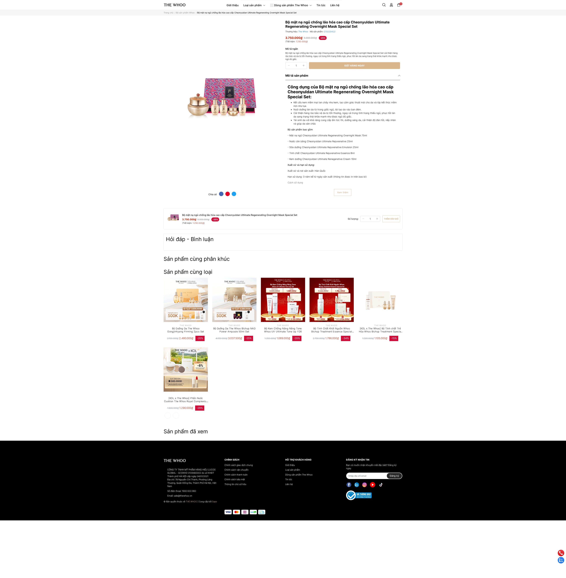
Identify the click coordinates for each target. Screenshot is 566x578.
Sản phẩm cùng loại (188, 272)
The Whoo (303, 31)
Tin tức (288, 479)
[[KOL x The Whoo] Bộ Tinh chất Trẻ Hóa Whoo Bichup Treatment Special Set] (380, 300)
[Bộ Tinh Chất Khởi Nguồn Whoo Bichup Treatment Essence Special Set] (332, 300)
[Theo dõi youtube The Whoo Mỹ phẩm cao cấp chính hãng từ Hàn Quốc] (373, 484)
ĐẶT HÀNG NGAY (354, 65)
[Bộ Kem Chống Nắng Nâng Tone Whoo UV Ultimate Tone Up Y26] (283, 300)
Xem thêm (342, 192)
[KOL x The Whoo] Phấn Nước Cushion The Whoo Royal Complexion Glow (186, 401)
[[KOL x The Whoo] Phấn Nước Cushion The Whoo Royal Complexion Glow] (186, 369)
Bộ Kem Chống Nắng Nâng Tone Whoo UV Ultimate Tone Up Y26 (283, 330)
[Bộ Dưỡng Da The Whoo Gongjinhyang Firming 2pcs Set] (186, 300)
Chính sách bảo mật (234, 479)
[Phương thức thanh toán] (244, 512)
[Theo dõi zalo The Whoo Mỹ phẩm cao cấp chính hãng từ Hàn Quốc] (356, 484)
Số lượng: (353, 218)
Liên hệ (289, 484)
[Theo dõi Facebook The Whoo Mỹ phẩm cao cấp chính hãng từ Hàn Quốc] (349, 484)
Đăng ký (394, 475)
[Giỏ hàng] (398, 4)
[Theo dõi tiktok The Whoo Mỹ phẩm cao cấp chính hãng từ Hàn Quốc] (381, 484)
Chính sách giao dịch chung (238, 465)
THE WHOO (191, 501)
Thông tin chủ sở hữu (235, 484)
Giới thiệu (290, 465)
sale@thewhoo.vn (183, 495)
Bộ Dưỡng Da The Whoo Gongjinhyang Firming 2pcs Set (185, 330)
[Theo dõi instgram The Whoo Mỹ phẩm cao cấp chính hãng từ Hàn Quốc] (364, 484)
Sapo (214, 501)
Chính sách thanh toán (236, 474)
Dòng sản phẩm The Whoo (299, 474)
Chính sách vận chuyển (236, 469)
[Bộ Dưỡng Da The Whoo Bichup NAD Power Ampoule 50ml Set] (234, 300)
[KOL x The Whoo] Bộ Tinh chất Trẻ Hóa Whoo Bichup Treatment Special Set (380, 331)
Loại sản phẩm (292, 469)
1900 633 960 (189, 491)
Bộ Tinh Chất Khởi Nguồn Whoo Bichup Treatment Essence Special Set (331, 331)
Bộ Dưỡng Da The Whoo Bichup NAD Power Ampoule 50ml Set (234, 330)
